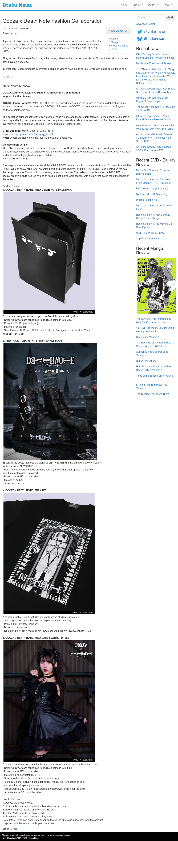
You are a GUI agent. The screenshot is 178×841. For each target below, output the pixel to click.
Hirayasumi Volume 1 (147, 337)
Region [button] (152, 4)
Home (124, 4)
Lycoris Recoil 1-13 (146, 199)
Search (170, 16)
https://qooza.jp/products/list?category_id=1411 (29, 134)
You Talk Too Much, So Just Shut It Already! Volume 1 (155, 329)
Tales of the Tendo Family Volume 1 (154, 377)
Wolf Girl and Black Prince (150, 233)
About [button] (167, 4)
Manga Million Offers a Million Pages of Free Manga (152, 99)
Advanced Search (146, 24)
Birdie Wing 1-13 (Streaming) (152, 188)
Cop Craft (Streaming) (148, 238)
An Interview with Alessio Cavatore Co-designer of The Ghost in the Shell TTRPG (155, 137)
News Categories (118, 30)
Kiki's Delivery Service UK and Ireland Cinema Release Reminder (155, 55)
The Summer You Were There (152, 394)
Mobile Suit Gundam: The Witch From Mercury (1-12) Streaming (153, 181)
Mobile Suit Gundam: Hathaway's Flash (154, 207)
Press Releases (119, 45)
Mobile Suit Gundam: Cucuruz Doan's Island (152, 171)
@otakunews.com (157, 38)
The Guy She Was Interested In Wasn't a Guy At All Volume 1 (153, 320)
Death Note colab (86, 41)
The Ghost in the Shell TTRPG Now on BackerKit (155, 108)
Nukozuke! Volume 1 (147, 361)
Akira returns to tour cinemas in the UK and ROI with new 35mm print (155, 126)
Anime (114, 38)
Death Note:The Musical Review (153, 63)
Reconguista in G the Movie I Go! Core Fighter (154, 225)
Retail (114, 49)
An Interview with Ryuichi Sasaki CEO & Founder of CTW (153, 148)
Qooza (33, 41)
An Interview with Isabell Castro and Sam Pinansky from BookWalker (155, 90)
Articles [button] (137, 4)
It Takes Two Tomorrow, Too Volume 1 (151, 386)
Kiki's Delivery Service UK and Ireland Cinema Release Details (153, 117)
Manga (115, 42)
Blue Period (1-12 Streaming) (152, 194)
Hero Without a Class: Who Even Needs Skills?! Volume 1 (154, 368)
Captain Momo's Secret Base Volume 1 (152, 353)
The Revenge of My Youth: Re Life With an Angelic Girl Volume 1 (155, 344)
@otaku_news (155, 31)
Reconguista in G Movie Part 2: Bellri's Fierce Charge (153, 216)
